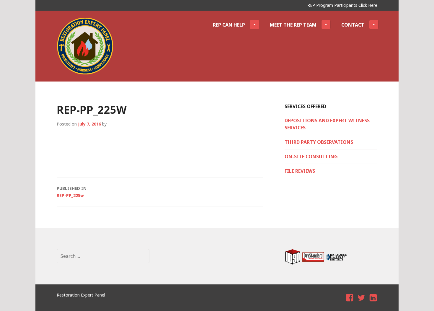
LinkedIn (373, 303)
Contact (352, 25)
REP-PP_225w (72, 191)
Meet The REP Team (293, 25)
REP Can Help (229, 25)
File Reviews (300, 171)
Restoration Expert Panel (81, 295)
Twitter (362, 303)
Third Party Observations (319, 142)
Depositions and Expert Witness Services (327, 124)
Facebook (350, 303)
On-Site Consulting (311, 156)
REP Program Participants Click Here (342, 5)
